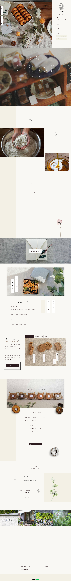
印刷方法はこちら (24, 569)
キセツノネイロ (61, 38)
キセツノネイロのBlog (61, 36)
